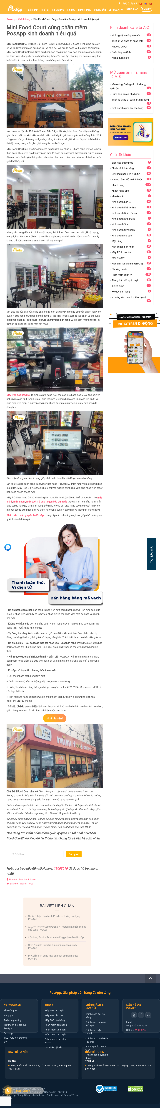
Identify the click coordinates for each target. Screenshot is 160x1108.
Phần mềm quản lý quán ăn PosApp (26, 515)
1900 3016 (140, 1029)
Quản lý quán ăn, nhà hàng (126, 94)
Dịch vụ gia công (13, 1020)
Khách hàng (118, 185)
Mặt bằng (117, 241)
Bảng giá (8, 1015)
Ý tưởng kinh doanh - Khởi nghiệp (129, 297)
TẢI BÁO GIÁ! (151, 554)
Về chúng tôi (10, 1010)
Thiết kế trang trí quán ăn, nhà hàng (130, 99)
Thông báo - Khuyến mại (125, 280)
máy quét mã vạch (36, 501)
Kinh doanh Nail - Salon (124, 213)
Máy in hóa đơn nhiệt (123, 246)
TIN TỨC (71, 10)
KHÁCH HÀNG (84, 10)
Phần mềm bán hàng (56, 1024)
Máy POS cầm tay (54, 1015)
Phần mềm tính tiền (55, 1029)
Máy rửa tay (118, 258)
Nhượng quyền (119, 46)
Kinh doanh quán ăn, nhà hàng (127, 108)
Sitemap (8, 1033)
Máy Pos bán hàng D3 (18, 395)
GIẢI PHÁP (33, 10)
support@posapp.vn (137, 1025)
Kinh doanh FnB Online (124, 207)
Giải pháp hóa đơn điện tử (126, 173)
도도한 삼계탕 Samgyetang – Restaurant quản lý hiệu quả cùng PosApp (57, 928)
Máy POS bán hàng (55, 1020)
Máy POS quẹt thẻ (121, 252)
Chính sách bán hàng (123, 168)
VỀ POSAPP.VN (116, 10)
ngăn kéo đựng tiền (57, 501)
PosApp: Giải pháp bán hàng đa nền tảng (80, 992)
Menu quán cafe (120, 57)
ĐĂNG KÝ (146, 9)
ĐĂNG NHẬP (132, 9)
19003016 (61, 868)
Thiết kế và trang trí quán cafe (127, 41)
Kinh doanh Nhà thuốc (123, 218)
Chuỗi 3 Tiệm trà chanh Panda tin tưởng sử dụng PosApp (54, 918)
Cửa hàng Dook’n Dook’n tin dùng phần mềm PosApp (56, 937)
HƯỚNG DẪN (100, 10)
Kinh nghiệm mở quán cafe (126, 35)
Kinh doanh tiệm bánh (123, 230)
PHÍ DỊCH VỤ (58, 10)
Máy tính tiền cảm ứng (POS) (127, 263)
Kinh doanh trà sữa (122, 235)
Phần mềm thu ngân (55, 1034)
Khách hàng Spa (120, 190)
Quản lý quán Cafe (121, 52)
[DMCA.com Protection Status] (141, 1088)
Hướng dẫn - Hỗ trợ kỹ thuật (127, 179)
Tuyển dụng (118, 286)
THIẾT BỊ (45, 10)
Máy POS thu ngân (54, 1010)
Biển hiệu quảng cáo (122, 162)
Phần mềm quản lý (122, 274)
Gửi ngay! (73, 854)
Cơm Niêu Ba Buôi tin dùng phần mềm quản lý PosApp (52, 947)
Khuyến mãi (118, 196)
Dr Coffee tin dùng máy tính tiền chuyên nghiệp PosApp (53, 957)
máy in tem (19, 501)
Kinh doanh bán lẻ (121, 201)
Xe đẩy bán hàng (121, 291)
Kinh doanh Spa (120, 224)
